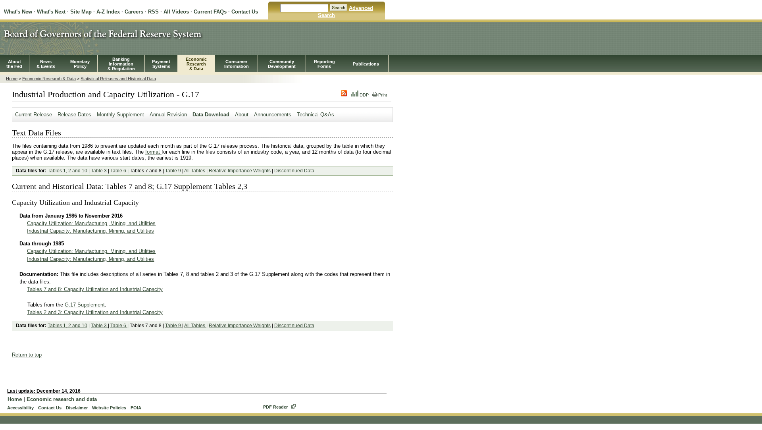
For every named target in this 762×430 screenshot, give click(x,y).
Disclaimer (77, 407)
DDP (363, 95)
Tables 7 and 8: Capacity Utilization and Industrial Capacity (95, 289)
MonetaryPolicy (80, 64)
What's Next (51, 12)
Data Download (210, 115)
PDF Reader (275, 407)
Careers (134, 12)
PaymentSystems (161, 64)
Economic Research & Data (49, 78)
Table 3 (99, 170)
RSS (153, 12)
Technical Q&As (315, 115)
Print (382, 95)
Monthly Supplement (120, 115)
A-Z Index (108, 12)
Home (11, 78)
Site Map (81, 12)
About (241, 115)
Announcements (272, 115)
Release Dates (74, 115)
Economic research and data (62, 399)
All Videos (176, 12)
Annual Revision (168, 115)
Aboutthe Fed (14, 64)
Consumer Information (236, 64)
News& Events (46, 64)
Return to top (27, 355)
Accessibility (20, 407)
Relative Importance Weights (240, 170)
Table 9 (173, 170)
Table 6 (118, 170)
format (153, 152)
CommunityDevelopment (282, 64)
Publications (366, 64)
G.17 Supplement (85, 305)
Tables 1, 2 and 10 (67, 170)
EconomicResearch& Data (196, 64)
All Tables (195, 170)
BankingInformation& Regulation (121, 64)
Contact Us (244, 12)
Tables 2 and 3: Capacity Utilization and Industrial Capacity (95, 312)
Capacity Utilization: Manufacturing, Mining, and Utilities (91, 223)
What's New (18, 12)
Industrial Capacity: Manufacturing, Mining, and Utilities (90, 231)
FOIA (136, 407)
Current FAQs (210, 12)
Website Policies (109, 407)
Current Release (33, 115)
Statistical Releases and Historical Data (118, 78)
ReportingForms (324, 64)
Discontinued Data (294, 170)
